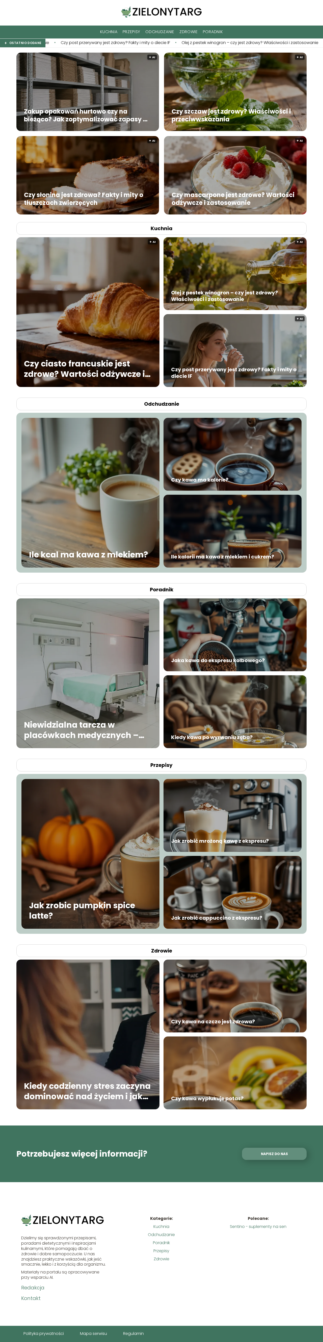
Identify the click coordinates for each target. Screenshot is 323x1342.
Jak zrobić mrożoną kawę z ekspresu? (220, 841)
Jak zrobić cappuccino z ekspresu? (216, 918)
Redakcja (32, 1287)
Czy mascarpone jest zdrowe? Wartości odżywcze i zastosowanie (233, 198)
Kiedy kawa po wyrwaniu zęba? (212, 737)
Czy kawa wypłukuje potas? (207, 1098)
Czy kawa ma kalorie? (199, 480)
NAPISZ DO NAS (274, 1154)
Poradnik (213, 32)
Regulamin (133, 1333)
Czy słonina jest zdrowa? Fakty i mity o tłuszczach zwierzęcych (83, 198)
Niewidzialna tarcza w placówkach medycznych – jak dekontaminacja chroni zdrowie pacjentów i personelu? (81, 729)
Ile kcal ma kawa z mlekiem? (88, 554)
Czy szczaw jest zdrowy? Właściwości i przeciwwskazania (231, 115)
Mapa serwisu (93, 1333)
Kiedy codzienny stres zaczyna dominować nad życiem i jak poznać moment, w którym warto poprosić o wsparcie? (87, 1090)
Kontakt (31, 1298)
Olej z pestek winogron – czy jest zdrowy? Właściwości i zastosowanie (115, 43)
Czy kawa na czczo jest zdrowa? (213, 1021)
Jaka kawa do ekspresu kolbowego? (218, 660)
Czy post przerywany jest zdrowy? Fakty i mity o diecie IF (234, 372)
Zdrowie (188, 32)
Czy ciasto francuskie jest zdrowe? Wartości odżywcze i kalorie (257, 43)
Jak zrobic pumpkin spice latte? (82, 910)
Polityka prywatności (43, 1333)
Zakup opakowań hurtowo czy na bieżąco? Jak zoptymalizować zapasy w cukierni (86, 115)
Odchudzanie (159, 32)
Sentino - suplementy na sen (258, 1226)
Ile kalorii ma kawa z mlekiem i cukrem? (222, 556)
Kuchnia (109, 32)
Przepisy (132, 32)
